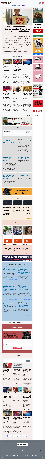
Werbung (35, 121)
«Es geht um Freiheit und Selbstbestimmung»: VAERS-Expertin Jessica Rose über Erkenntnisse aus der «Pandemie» (25, 269)
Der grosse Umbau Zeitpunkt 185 (38, 26)
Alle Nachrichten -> (28, 184)
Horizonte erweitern (16, 5)
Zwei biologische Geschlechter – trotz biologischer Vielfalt (23, 286)
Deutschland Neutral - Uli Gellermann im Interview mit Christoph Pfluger (27, 208)
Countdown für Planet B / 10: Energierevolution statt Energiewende (7, 67)
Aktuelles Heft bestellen (38, 31)
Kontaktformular (38, 54)
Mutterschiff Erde (27, 65)
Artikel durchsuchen (6, 357)
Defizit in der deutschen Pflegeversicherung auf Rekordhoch (24, 304)
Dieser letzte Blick (16, 92)
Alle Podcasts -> (29, 252)
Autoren (35, 117)
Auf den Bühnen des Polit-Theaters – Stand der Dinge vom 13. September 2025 (27, 370)
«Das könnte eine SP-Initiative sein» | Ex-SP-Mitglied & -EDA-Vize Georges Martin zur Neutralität (7, 94)
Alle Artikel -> (29, 115)
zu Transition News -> (28, 317)
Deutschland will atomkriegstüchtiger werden (8, 157)
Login (43, 3)
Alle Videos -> (29, 216)
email (17, 340)
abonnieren (3, 437)
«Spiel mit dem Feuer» (23, 173)
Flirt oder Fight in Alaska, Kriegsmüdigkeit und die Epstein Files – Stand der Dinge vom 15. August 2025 (7, 395)
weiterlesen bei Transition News (28, 280)
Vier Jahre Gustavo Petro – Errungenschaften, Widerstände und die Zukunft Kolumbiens (17, 29)
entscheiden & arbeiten (17, 2)
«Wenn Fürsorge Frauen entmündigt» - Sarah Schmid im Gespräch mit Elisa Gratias (17, 67)
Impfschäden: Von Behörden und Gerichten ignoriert (9, 268)
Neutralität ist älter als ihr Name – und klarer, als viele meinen (27, 94)
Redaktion (29, 98)
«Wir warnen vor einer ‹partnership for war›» (17, 369)
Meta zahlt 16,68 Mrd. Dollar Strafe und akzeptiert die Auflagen (10, 175)
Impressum (36, 119)
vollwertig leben (26, 2)
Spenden (38, 36)
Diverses (24, 5)
